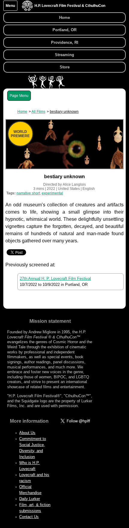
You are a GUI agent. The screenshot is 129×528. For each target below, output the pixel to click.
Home (64, 17)
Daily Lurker (29, 498)
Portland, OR (64, 30)
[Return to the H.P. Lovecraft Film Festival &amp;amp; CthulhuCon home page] (27, 9)
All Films (38, 112)
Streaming (64, 54)
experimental (52, 193)
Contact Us (29, 516)
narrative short (28, 193)
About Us (27, 432)
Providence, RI (64, 42)
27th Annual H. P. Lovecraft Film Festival (55, 278)
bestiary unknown (64, 112)
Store (65, 67)
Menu (10, 6)
